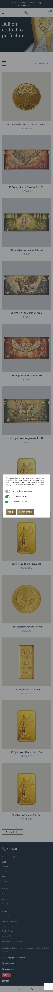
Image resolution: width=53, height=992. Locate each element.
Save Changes (25, 512)
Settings (9, 485)
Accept (11, 512)
